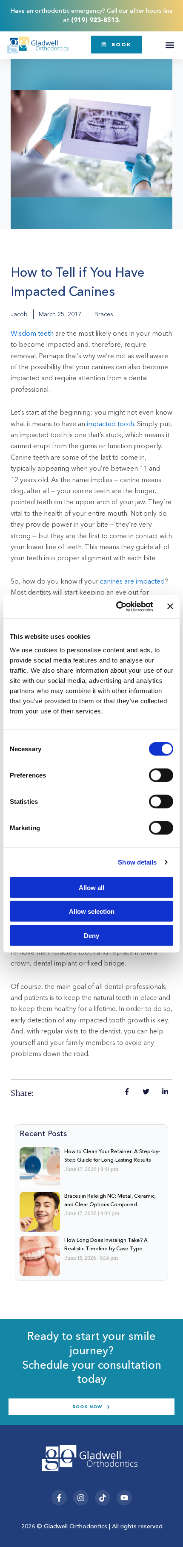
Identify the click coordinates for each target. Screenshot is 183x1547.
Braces (103, 314)
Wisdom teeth (32, 333)
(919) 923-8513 (95, 20)
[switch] (161, 775)
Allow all (91, 887)
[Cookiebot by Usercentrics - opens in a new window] (116, 606)
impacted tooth (110, 423)
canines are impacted (132, 581)
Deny (91, 935)
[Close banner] (170, 606)
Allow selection (91, 911)
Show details (137, 862)
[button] (170, 45)
